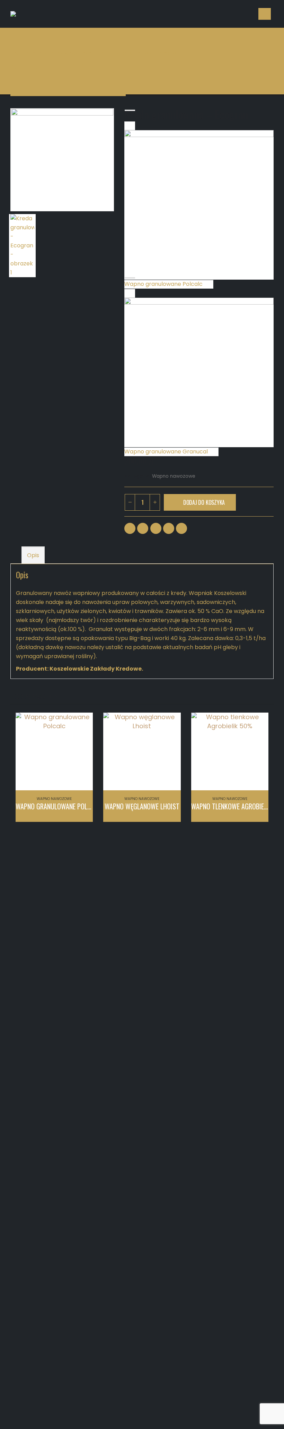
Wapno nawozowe (173, 476)
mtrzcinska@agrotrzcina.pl (248, 981)
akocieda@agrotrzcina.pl (139, 959)
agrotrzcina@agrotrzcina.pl (119, 1311)
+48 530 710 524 (128, 968)
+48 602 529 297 (50, 938)
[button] (264, 14)
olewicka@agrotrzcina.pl (245, 945)
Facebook (129, 528)
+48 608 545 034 (236, 990)
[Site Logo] (53, 14)
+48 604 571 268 (128, 938)
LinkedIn (155, 528)
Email (181, 528)
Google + (168, 528)
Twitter (142, 528)
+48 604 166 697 (235, 954)
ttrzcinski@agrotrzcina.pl (60, 929)
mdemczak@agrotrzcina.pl (142, 929)
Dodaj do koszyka (204, 502)
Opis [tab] (33, 555)
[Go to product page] (54, 751)
